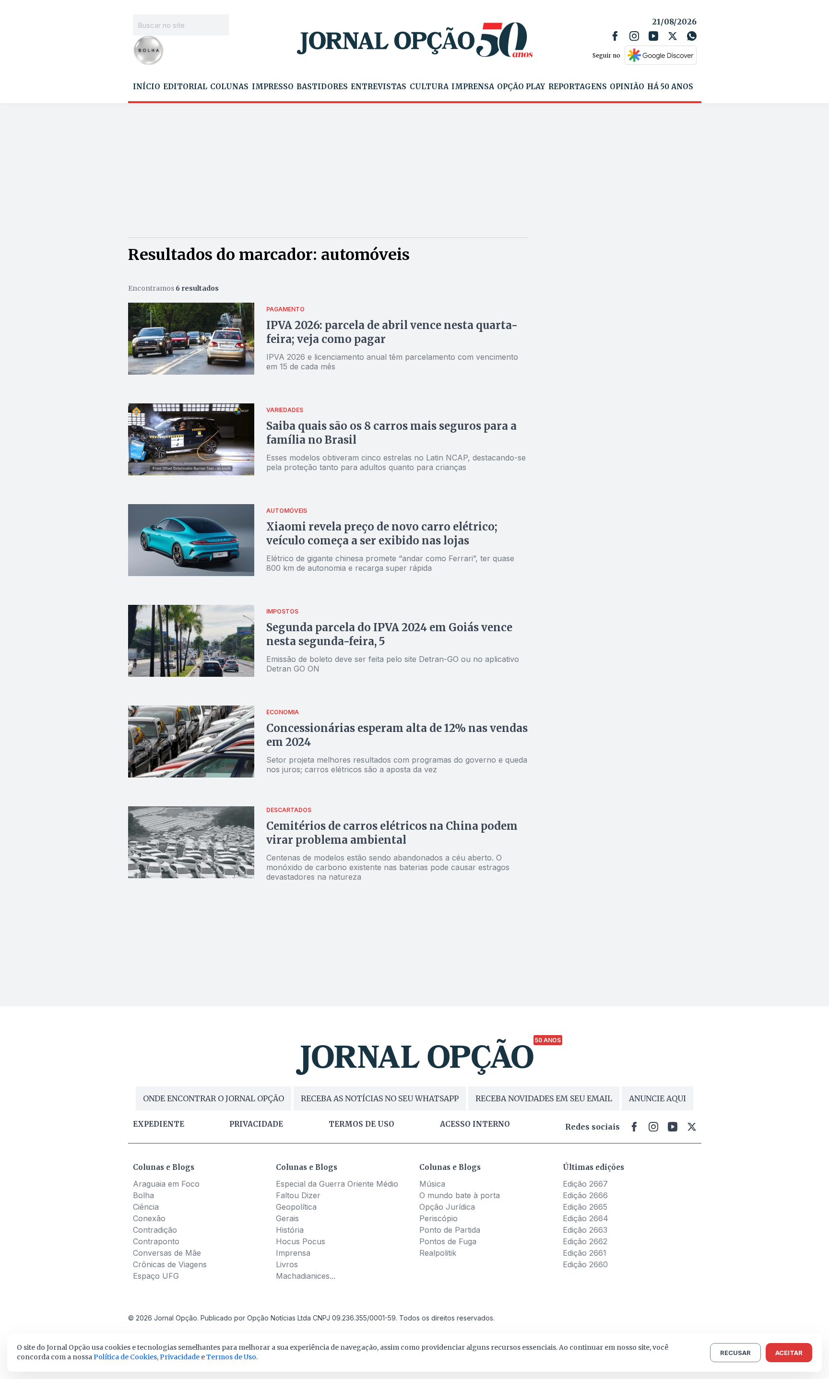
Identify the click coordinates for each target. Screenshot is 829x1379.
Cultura (429, 87)
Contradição (155, 1230)
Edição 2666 (585, 1195)
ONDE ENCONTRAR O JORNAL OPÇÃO (213, 1098)
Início (146, 87)
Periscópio (438, 1218)
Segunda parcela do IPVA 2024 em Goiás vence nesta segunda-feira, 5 (389, 634)
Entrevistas (378, 87)
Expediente (158, 1124)
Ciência (146, 1207)
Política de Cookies (125, 1357)
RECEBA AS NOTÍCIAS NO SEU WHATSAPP (380, 1098)
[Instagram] (634, 36)
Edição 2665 (585, 1207)
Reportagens (577, 87)
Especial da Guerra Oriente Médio (337, 1184)
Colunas (229, 87)
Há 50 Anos (670, 87)
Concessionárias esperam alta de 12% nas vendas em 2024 (397, 735)
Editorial (185, 87)
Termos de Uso (231, 1357)
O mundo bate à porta (459, 1195)
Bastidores (322, 87)
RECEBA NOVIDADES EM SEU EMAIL (543, 1098)
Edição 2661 (584, 1253)
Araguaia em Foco (166, 1184)
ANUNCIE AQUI (657, 1098)
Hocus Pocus (300, 1241)
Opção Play (521, 87)
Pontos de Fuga (447, 1241)
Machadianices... (305, 1276)
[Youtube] (653, 36)
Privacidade (256, 1124)
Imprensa (472, 87)
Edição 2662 (585, 1241)
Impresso (273, 87)
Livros (287, 1264)
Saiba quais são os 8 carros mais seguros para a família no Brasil (391, 433)
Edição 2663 (585, 1230)
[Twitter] (672, 36)
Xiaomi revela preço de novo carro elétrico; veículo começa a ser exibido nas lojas (381, 533)
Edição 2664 (585, 1218)
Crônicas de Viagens (170, 1264)
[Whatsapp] (692, 36)
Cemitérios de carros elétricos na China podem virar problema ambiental (392, 833)
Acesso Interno (475, 1124)
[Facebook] (615, 36)
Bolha (143, 1195)
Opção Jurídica (447, 1207)
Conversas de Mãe (167, 1253)
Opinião (627, 87)
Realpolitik (437, 1253)
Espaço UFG (156, 1276)
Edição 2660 (585, 1264)
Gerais (287, 1218)
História (290, 1230)
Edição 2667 (585, 1184)
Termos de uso (361, 1124)
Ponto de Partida (449, 1230)
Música (432, 1184)
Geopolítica (296, 1207)
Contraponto (156, 1241)
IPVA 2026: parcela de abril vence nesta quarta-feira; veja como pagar (392, 332)
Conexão (149, 1218)
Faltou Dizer (298, 1195)
